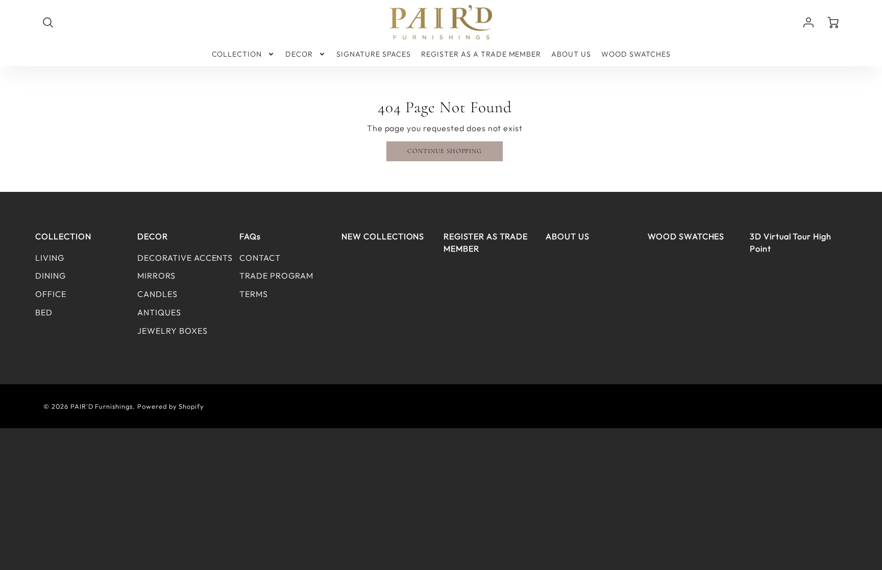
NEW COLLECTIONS (382, 236)
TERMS (253, 294)
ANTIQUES (159, 312)
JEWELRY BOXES (172, 331)
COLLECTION (237, 54)
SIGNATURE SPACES (373, 54)
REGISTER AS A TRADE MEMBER (481, 54)
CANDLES (157, 294)
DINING (50, 275)
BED (44, 312)
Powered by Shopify (170, 406)
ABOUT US (571, 54)
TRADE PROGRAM (276, 275)
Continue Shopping (444, 151)
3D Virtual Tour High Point (790, 242)
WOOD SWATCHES (635, 54)
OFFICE (50, 294)
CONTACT (260, 258)
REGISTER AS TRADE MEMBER (486, 242)
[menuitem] (244, 54)
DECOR (299, 54)
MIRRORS (156, 275)
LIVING (49, 258)
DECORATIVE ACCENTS (185, 258)
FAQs (250, 236)
